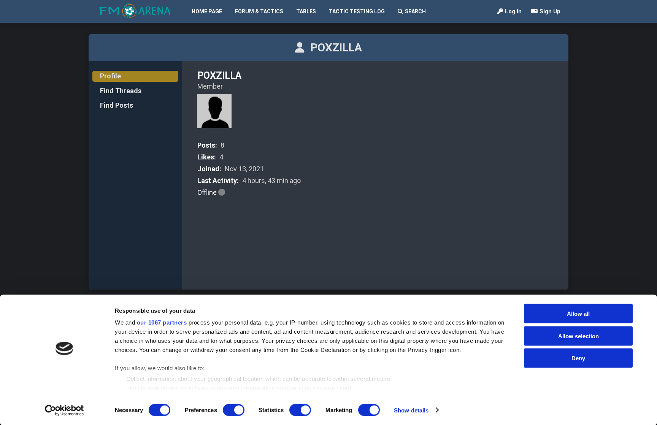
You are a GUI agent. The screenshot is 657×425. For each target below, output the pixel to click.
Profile (110, 76)
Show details (411, 410)
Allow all (578, 313)
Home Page (207, 11)
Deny (578, 358)
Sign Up (550, 11)
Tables (306, 11)
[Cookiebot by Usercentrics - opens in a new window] (64, 410)
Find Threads (120, 91)
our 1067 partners (162, 322)
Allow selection (578, 336)
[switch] (233, 410)
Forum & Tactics (259, 11)
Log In (513, 11)
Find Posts (116, 105)
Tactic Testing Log (357, 11)
